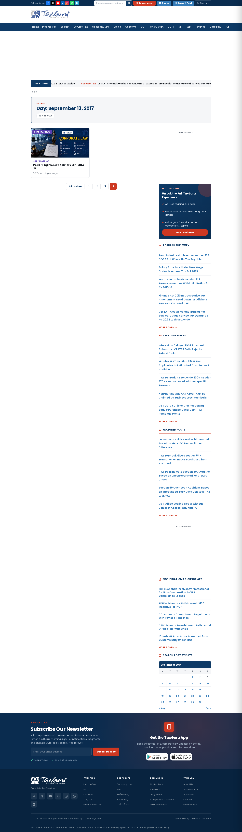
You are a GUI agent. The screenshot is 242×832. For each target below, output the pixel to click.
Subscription (146, 3)
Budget (65, 26)
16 (200, 689)
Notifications (156, 784)
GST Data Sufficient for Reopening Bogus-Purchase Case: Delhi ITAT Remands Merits (181, 409)
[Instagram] (67, 3)
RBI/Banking (123, 794)
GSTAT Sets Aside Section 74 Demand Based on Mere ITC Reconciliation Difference (184, 443)
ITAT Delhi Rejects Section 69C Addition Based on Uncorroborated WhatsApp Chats (185, 475)
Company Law (100, 26)
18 (162, 695)
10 (207, 683)
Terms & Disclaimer (201, 818)
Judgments (156, 794)
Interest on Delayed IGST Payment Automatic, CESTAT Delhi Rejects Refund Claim (181, 349)
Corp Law (215, 26)
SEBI (189, 26)
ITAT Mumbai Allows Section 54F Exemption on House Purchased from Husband (183, 459)
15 (192, 689)
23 (200, 695)
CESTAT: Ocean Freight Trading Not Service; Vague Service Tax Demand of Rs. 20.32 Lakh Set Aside (184, 315)
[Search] (129, 3)
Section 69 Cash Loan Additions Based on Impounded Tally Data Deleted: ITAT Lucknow (184, 491)
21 (185, 695)
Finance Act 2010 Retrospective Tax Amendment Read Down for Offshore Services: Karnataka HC (183, 299)
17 (207, 689)
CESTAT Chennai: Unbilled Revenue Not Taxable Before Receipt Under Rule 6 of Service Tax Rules (129, 83)
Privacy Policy (182, 818)
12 (170, 689)
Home (35, 26)
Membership (190, 804)
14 (185, 689)
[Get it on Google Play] (157, 757)
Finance (200, 26)
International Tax (92, 804)
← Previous (75, 186)
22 (192, 695)
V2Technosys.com (92, 818)
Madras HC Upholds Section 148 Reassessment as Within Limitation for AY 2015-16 (184, 283)
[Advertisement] (121, 55)
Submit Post (185, 3)
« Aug (162, 708)
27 (177, 702)
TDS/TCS (88, 799)
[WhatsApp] (72, 3)
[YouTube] (58, 3)
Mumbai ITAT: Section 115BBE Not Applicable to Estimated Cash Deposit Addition (184, 365)
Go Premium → (185, 232)
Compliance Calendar (162, 799)
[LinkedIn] (63, 3)
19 (170, 695)
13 (177, 689)
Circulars (155, 789)
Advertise (188, 794)
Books (165, 3)
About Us (188, 784)
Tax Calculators (158, 804)
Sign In (203, 3)
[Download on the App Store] (181, 757)
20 (177, 695)
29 (192, 702)
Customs (130, 26)
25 (162, 702)
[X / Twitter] (53, 3)
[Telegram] (77, 3)
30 (200, 702)
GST (143, 26)
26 (170, 702)
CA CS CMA (156, 26)
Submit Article (190, 789)
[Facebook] (48, 3)
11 (162, 689)
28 (185, 702)
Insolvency (122, 799)
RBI (180, 26)
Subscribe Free (106, 751)
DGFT (171, 26)
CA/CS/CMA (123, 804)
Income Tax (49, 26)
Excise (117, 26)
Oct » (208, 708)
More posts (166, 327)
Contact (187, 799)
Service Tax (81, 26)
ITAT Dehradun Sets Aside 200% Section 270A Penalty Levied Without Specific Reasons (185, 381)
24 (207, 695)
